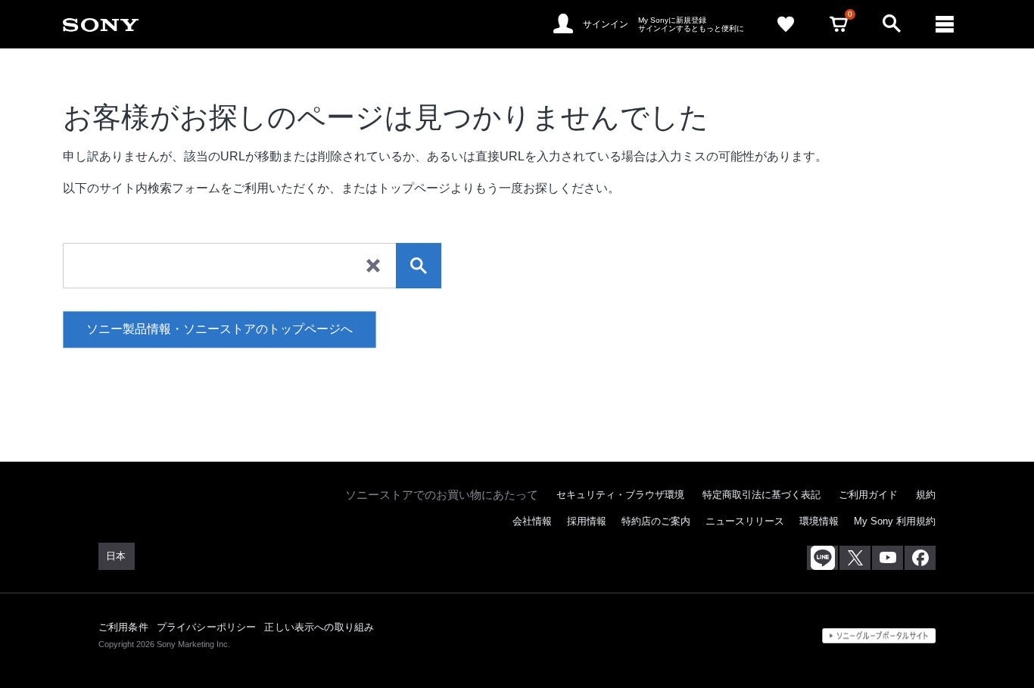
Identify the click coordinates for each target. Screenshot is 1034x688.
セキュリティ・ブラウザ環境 (620, 494)
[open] (891, 24)
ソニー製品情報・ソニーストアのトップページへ (219, 328)
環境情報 (819, 521)
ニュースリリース (744, 521)
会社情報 (532, 521)
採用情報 (586, 521)
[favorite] (785, 24)
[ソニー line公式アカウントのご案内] (822, 558)
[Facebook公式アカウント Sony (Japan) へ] (920, 558)
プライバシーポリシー (207, 627)
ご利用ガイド (868, 494)
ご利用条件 (123, 627)
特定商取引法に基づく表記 (761, 494)
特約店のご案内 (655, 521)
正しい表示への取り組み (319, 627)
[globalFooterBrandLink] (879, 635)
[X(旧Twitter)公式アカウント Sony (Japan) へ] (854, 558)
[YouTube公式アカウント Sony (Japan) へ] (887, 558)
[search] (418, 265)
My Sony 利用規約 (895, 521)
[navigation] (944, 24)
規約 (926, 494)
